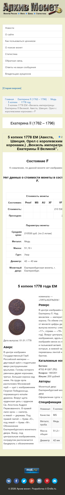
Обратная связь (13, 60)
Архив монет (23, 488)
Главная (9, 99)
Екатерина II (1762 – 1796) (32, 99)
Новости (9, 27)
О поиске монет (13, 47)
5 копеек (12, 102)
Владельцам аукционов (18, 73)
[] (11, 88)
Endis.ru (51, 488)
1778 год (25, 102)
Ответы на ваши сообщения (20, 67)
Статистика (11, 54)
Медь (53, 99)
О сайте (9, 34)
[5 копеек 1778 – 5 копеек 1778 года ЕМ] (16, 306)
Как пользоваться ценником (20, 40)
